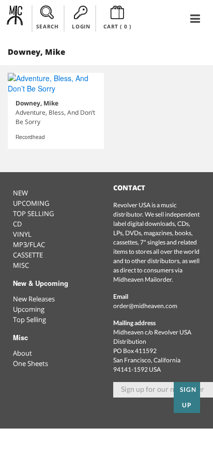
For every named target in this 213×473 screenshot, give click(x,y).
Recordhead (30, 137)
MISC (21, 265)
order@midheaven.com (145, 306)
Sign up (188, 397)
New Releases (34, 298)
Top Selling (29, 319)
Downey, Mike (37, 103)
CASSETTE (28, 255)
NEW (20, 192)
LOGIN (81, 26)
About (22, 353)
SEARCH (47, 26)
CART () (117, 26)
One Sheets (30, 363)
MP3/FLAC (29, 244)
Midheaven (15, 18)
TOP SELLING (33, 213)
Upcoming (28, 309)
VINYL (22, 234)
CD (17, 223)
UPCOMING (31, 203)
